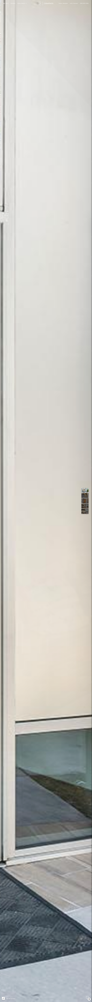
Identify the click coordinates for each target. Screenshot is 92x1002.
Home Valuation (63, 3)
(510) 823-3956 (84, 3)
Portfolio (13, 3)
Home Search (21, 3)
